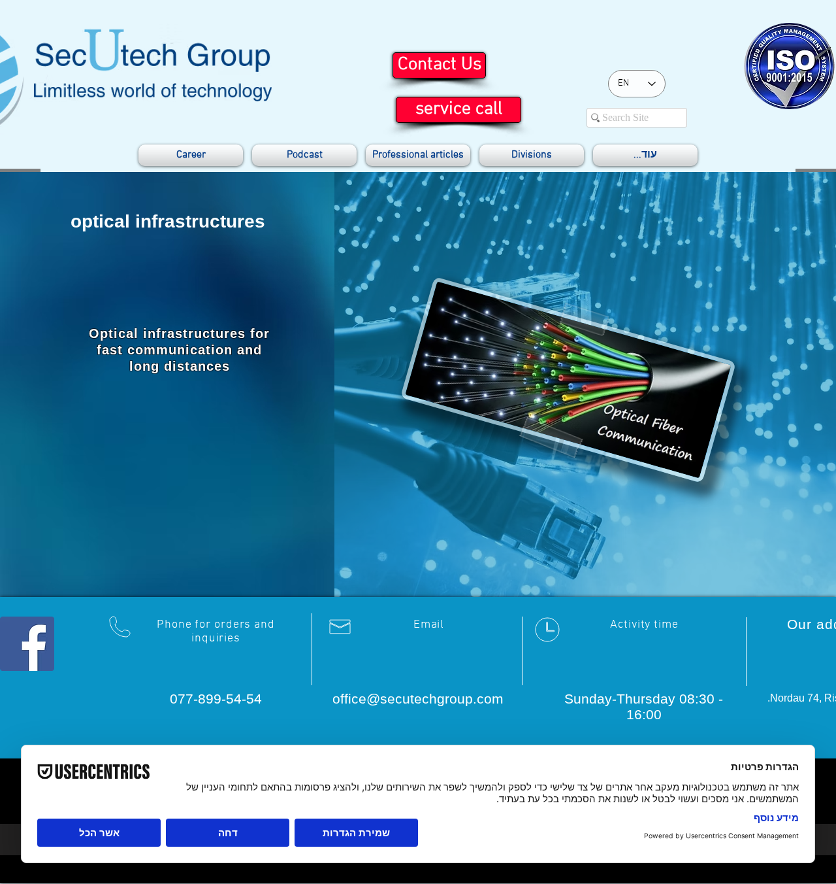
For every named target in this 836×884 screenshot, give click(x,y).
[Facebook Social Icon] (27, 644)
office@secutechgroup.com (418, 698)
